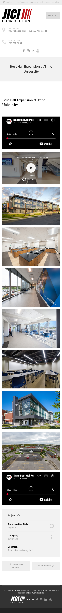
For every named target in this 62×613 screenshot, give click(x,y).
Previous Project (17, 565)
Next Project (44, 566)
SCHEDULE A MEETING (35, 593)
